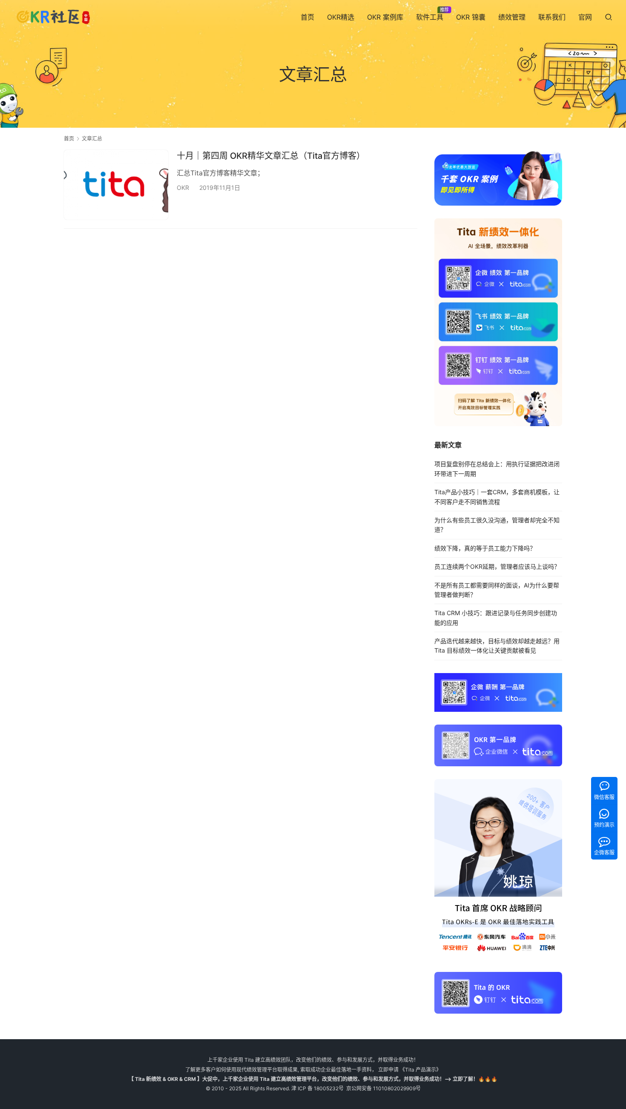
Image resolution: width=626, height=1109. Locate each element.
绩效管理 (511, 17)
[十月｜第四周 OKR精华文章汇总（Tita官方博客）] (116, 184)
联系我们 (552, 17)
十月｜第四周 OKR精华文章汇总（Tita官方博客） (271, 156)
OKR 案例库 (385, 17)
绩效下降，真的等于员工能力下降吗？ (485, 548)
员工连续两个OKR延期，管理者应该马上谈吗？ (497, 566)
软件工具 (429, 17)
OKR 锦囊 (470, 17)
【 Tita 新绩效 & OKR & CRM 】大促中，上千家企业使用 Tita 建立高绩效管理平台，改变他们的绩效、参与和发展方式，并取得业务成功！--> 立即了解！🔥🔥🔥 (313, 1079)
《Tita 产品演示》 (420, 1069)
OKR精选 (340, 17)
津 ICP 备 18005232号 (317, 1088)
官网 (585, 17)
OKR (183, 187)
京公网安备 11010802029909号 (383, 1088)
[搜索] (608, 16)
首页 (307, 17)
